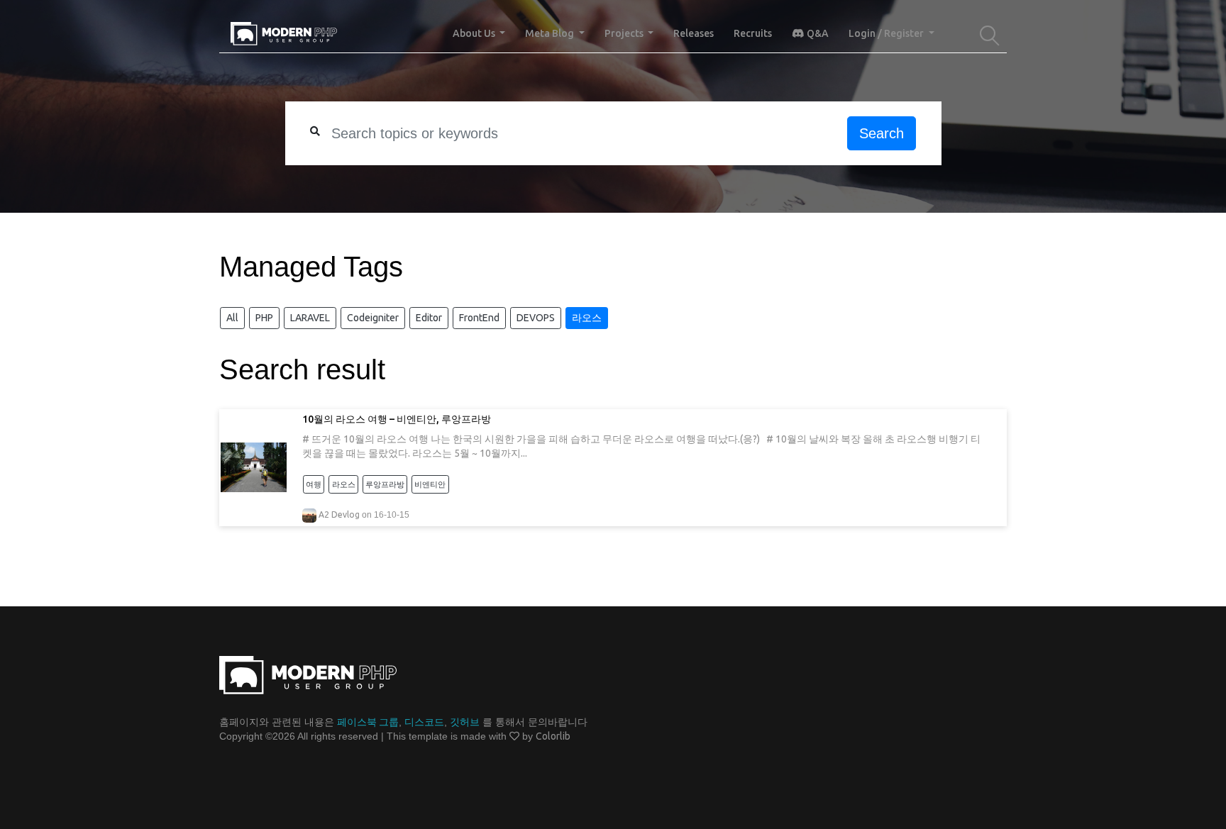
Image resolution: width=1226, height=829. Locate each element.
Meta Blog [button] (550, 33)
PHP (264, 317)
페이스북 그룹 (368, 722)
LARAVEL (310, 317)
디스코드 (424, 722)
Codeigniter (373, 317)
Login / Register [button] (887, 33)
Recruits (753, 33)
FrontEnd (479, 317)
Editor (429, 317)
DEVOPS (536, 317)
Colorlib (553, 736)
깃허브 (465, 722)
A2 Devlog (339, 514)
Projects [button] (625, 33)
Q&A (817, 33)
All (232, 317)
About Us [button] (475, 33)
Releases (693, 33)
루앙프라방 (384, 484)
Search (881, 133)
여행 (313, 484)
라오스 (587, 317)
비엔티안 (430, 484)
